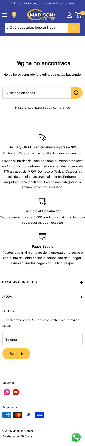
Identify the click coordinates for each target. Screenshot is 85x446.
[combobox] (42, 27)
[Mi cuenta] (69, 15)
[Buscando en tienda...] (77, 93)
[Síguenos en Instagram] (7, 392)
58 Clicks (26, 436)
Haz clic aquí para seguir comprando (42, 107)
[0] (79, 15)
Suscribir (16, 353)
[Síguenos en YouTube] (16, 392)
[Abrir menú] (4, 15)
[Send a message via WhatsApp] (76, 437)
